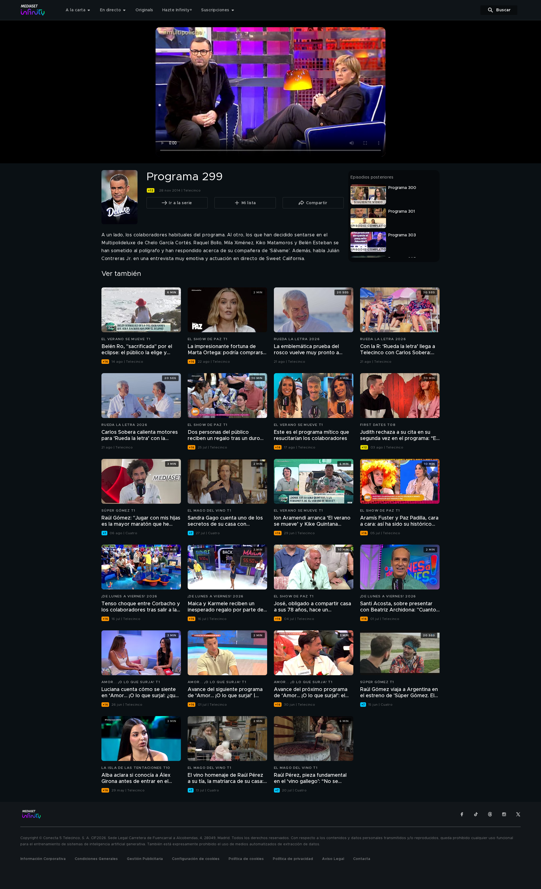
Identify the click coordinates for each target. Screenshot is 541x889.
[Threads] (490, 814)
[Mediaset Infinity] (32, 10)
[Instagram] (504, 814)
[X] (518, 814)
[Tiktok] (475, 814)
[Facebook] (461, 814)
